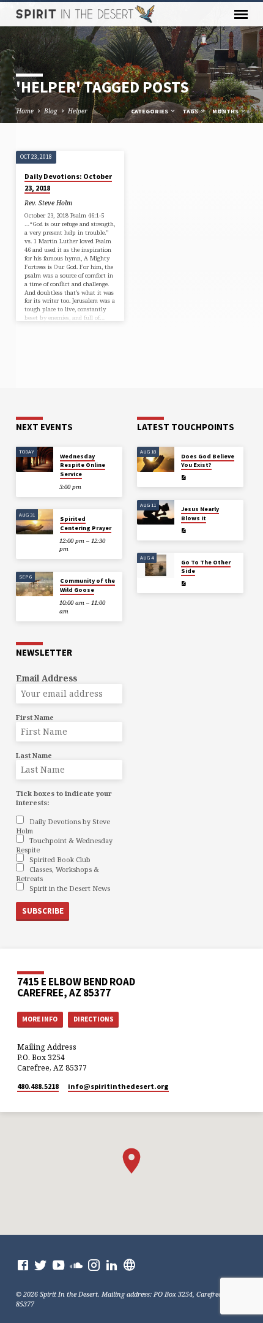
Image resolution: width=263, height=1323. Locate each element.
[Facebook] (23, 1265)
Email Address (46, 678)
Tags (190, 111)
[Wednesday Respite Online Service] (34, 459)
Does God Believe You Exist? (207, 460)
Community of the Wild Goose (87, 585)
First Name (35, 717)
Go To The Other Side (206, 566)
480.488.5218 (38, 1086)
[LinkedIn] (112, 1265)
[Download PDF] (183, 477)
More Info (39, 1019)
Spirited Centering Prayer (85, 523)
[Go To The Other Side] (155, 565)
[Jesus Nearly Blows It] (155, 512)
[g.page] (129, 1265)
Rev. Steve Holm (48, 203)
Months (226, 111)
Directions (93, 1019)
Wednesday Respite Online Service (82, 465)
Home (25, 111)
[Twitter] (41, 1265)
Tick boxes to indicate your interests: (64, 798)
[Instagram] (94, 1265)
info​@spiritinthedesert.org (118, 1086)
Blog (50, 111)
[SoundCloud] (76, 1265)
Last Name (34, 755)
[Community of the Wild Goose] (34, 584)
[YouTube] (58, 1265)
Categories (150, 111)
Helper (77, 111)
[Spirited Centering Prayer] (34, 521)
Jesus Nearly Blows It (200, 513)
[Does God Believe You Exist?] (155, 459)
